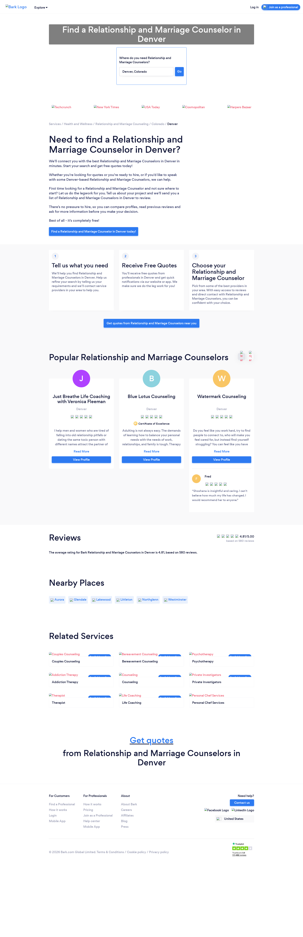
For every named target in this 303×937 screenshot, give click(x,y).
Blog (124, 821)
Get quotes (151, 740)
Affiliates (127, 815)
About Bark (129, 804)
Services (55, 124)
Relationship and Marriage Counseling (122, 124)
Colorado (158, 124)
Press (125, 827)
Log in (254, 7)
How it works (58, 810)
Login (53, 815)
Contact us (242, 803)
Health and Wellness (78, 124)
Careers (126, 810)
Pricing (88, 810)
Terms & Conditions (110, 852)
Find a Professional (62, 804)
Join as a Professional (98, 815)
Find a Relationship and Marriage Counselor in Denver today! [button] (93, 231)
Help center (91, 821)
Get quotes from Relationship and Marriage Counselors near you (151, 323)
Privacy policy (159, 852)
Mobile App (57, 821)
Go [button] (179, 71)
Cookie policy (136, 852)
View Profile (81, 460)
